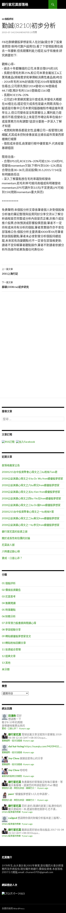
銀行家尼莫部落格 (15, 4)
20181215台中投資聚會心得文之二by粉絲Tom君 (29, 471)
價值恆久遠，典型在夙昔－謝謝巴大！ (19, 788)
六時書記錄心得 (11, 551)
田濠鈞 (12, 715)
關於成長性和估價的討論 (16, 538)
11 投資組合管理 (11, 649)
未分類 (6, 669)
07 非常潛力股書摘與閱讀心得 (19, 622)
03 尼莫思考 (9, 596)
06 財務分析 (9, 616)
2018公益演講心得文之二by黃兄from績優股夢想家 (30, 518)
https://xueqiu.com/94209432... (42, 746)
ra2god (12, 817)
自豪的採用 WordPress (13, 908)
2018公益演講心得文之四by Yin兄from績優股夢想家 (31, 498)
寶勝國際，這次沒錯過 (12, 740)
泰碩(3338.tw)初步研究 (15, 284)
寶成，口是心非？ (12, 557)
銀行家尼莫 (14, 734)
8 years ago (24, 728)
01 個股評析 (8, 19)
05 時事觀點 (9, 609)
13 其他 (6, 662)
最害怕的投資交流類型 (12, 776)
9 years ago (27, 812)
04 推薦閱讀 (9, 603)
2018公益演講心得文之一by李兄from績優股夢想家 (30, 524)
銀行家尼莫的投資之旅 (14, 531)
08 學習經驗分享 (11, 629)
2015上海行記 (10, 271)
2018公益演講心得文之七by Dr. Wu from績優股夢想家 (32, 478)
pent (11, 793)
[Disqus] (33, 346)
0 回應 (34, 32)
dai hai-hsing (16, 746)
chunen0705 (22, 32)
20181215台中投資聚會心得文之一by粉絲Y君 (28, 511)
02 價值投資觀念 (11, 589)
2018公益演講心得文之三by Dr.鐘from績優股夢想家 (31, 505)
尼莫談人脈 (8, 544)
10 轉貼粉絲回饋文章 (14, 642)
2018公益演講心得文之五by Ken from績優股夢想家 (31, 491)
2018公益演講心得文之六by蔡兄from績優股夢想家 (30, 485)
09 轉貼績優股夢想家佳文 (16, 636)
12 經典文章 (9, 656)
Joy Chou (13, 758)
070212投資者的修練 (11, 812)
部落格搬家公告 (11, 465)
